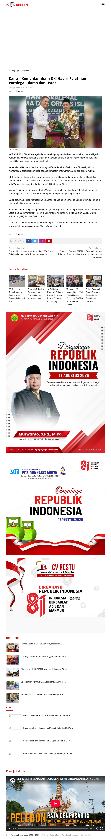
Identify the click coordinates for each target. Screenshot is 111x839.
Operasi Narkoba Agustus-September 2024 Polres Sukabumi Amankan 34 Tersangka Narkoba (31, 251)
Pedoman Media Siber (50, 835)
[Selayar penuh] (101, 828)
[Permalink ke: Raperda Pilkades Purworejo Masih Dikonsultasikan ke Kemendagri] (36, 281)
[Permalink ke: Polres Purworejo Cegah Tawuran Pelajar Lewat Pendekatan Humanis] (94, 281)
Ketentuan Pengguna (70, 835)
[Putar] (9, 828)
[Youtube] (48, 241)
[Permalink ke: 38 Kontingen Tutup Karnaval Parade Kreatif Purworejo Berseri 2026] (17, 281)
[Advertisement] (57, 18)
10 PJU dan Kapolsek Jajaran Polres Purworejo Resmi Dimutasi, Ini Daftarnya (55, 295)
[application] (55, 803)
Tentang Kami (86, 835)
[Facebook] (29, 241)
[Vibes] (20, 4)
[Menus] (103, 4)
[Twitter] (35, 241)
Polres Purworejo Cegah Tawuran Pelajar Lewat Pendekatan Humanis (93, 295)
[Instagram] (42, 241)
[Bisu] (97, 828)
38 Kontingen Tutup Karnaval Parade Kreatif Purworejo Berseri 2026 (17, 295)
